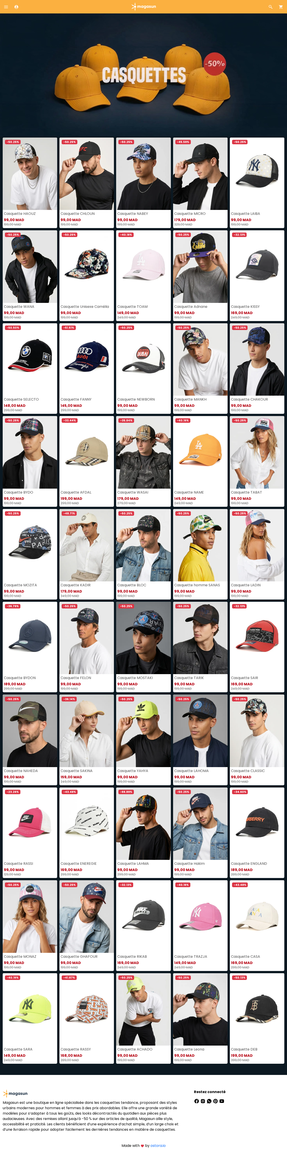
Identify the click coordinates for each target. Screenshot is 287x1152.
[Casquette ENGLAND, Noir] (257, 823)
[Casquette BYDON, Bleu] (30, 638)
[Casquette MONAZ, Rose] (30, 916)
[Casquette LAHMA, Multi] (143, 823)
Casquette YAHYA (132, 770)
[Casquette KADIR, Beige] (86, 545)
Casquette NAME (189, 492)
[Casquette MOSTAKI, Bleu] (143, 638)
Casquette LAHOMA (191, 770)
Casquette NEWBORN (136, 399)
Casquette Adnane (190, 306)
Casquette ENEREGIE (79, 863)
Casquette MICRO (190, 213)
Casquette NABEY (132, 213)
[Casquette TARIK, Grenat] (200, 638)
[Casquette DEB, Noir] (257, 1009)
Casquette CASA (245, 956)
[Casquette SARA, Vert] (30, 1009)
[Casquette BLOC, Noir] (143, 545)
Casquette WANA (19, 306)
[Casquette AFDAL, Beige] (86, 452)
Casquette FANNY (76, 399)
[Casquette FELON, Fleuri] (86, 638)
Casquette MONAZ (20, 956)
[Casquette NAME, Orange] (200, 452)
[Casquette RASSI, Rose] (30, 823)
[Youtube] (221, 1100)
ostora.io (158, 1145)
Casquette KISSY (245, 306)
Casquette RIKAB (132, 956)
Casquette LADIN (246, 585)
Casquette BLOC (131, 585)
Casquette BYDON (20, 677)
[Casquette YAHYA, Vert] (143, 731)
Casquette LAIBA (245, 213)
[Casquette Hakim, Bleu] (200, 823)
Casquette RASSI (18, 863)
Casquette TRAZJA (190, 956)
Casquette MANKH (190, 399)
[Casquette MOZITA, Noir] (30, 545)
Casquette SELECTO (21, 399)
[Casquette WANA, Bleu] (30, 266)
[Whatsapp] (210, 1100)
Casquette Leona (189, 1049)
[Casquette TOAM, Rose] (143, 266)
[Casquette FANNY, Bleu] (86, 359)
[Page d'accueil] (143, 6)
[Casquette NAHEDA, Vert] (30, 731)
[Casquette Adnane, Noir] (200, 266)
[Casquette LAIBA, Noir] (257, 174)
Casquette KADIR (76, 585)
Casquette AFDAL (76, 492)
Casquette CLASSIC (248, 770)
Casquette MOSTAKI (135, 677)
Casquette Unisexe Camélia (85, 306)
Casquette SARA (18, 1049)
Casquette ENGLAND (249, 863)
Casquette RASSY (76, 1049)
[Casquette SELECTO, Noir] (30, 359)
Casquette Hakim (189, 863)
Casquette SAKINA (77, 770)
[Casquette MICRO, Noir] (200, 174)
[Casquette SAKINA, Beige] (86, 731)
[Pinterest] (216, 1100)
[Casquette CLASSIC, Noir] (257, 731)
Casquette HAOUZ (20, 213)
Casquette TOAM (132, 306)
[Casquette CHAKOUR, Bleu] (257, 359)
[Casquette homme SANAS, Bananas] (200, 545)
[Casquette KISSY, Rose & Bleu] (257, 266)
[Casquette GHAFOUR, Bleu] (86, 916)
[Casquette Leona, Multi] (200, 1009)
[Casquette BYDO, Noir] (30, 452)
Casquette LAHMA (133, 863)
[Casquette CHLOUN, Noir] (86, 174)
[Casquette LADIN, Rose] (257, 545)
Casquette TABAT (246, 492)
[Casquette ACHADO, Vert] (143, 1009)
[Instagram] (203, 1100)
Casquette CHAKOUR (249, 399)
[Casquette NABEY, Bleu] (143, 174)
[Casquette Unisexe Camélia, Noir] (86, 266)
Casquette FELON (76, 677)
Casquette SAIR (244, 677)
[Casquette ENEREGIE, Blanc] (86, 823)
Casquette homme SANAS (197, 585)
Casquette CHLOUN (78, 213)
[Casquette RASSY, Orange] (86, 1009)
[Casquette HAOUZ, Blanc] (30, 174)
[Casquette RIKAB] (143, 916)
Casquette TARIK (189, 677)
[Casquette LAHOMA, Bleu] (200, 731)
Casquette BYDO (18, 492)
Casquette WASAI (132, 492)
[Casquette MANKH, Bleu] (200, 359)
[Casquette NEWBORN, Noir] (143, 359)
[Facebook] (197, 1100)
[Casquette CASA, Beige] (257, 916)
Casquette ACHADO (134, 1049)
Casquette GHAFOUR (79, 956)
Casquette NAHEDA (21, 770)
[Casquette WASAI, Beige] (143, 452)
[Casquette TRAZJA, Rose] (200, 916)
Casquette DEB (244, 1049)
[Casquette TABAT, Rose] (257, 452)
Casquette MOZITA (20, 585)
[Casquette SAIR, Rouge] (257, 638)
